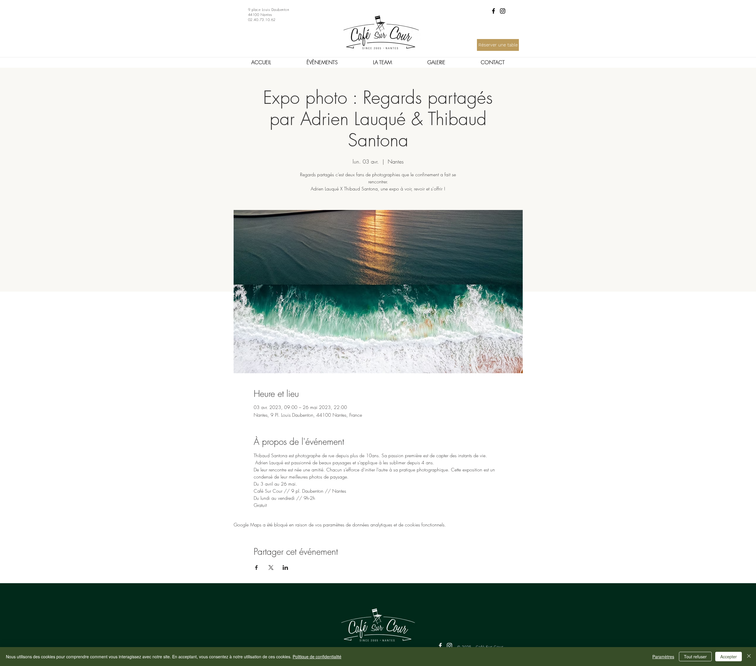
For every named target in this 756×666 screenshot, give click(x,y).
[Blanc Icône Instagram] (449, 645)
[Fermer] (748, 656)
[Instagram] (502, 10)
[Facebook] (493, 10)
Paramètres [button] (663, 656)
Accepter (728, 656)
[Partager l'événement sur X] (271, 567)
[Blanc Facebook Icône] (440, 645)
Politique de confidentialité (317, 656)
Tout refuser (695, 656)
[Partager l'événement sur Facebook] (256, 567)
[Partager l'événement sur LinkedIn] (285, 567)
